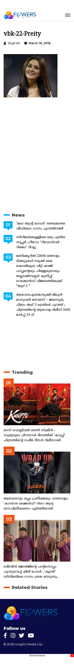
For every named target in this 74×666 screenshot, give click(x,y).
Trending (22, 372)
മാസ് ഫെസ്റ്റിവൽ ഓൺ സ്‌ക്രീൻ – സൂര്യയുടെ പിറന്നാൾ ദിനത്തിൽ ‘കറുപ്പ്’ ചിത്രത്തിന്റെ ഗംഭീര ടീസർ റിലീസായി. (34, 435)
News (18, 215)
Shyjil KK (14, 43)
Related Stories (30, 587)
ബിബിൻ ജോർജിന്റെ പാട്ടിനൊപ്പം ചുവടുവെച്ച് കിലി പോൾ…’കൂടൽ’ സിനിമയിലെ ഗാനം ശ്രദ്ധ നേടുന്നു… (31, 572)
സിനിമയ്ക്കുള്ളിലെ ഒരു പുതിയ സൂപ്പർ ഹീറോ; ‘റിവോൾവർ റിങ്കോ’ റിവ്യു (40, 242)
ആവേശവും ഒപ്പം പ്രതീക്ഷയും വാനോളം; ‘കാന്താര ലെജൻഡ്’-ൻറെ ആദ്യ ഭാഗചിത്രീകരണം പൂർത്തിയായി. (36, 504)
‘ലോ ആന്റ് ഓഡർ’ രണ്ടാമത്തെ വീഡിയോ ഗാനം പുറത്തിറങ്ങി (40, 226)
